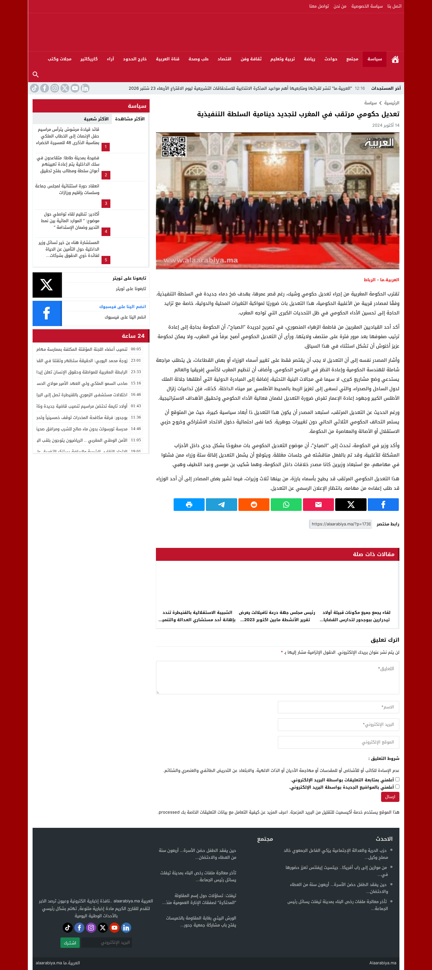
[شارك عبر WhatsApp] (286, 504)
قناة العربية (167, 59)
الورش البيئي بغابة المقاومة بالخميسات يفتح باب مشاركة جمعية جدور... (201, 921)
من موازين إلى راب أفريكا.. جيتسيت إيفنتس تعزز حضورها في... (337, 871)
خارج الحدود (135, 59)
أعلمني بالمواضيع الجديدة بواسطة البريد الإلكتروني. (341, 787)
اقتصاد (224, 59)
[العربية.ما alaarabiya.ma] (331, 32)
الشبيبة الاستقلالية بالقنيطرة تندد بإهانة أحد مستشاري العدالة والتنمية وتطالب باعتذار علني (197, 620)
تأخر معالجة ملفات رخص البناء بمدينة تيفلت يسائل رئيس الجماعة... (337, 905)
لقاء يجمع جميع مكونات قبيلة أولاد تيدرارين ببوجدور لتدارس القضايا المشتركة (357, 620)
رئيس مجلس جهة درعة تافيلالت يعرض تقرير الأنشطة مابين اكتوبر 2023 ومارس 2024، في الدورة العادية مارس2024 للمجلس (277, 623)
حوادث (330, 59)
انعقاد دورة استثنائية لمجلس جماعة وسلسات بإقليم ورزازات (67, 189)
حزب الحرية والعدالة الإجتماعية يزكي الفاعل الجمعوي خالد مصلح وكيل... (336, 853)
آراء (110, 59)
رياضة (309, 59)
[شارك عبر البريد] (318, 504)
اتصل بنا (394, 6)
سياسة (374, 59)
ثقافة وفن (251, 59)
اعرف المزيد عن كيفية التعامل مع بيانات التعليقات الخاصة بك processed (223, 812)
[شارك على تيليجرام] (221, 504)
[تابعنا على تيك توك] (34, 88)
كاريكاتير (89, 59)
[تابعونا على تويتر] (64, 88)
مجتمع (352, 59)
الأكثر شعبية (96, 119)
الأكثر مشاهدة (130, 119)
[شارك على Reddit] (254, 504)
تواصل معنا (319, 6)
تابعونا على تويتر (131, 289)
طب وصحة (198, 59)
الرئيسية (395, 59)
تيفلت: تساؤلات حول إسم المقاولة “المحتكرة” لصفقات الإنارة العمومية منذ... (199, 899)
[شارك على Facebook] (383, 504)
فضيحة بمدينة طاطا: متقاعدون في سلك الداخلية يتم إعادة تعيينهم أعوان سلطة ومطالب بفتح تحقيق (68, 164)
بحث (35, 74)
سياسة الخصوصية (367, 6)
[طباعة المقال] (189, 504)
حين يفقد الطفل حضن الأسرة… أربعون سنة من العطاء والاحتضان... (339, 888)
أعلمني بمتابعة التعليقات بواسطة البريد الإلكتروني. (342, 780)
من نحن (340, 6)
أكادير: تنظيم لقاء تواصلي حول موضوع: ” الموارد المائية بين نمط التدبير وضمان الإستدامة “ (70, 220)
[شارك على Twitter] (351, 504)
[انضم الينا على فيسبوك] (44, 88)
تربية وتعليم (282, 59)
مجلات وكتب (59, 59)
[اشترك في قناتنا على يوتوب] (74, 88)
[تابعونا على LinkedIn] (84, 88)
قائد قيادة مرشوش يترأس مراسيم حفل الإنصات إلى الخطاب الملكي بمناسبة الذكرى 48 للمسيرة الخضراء (67, 136)
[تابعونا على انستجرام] (54, 88)
